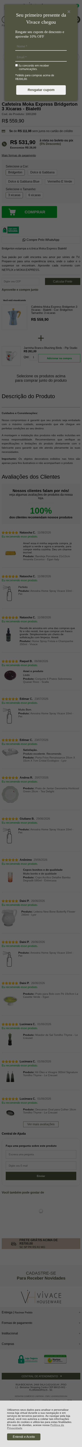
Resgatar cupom (41, 90)
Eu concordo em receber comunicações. (33, 67)
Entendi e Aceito (24, 1436)
